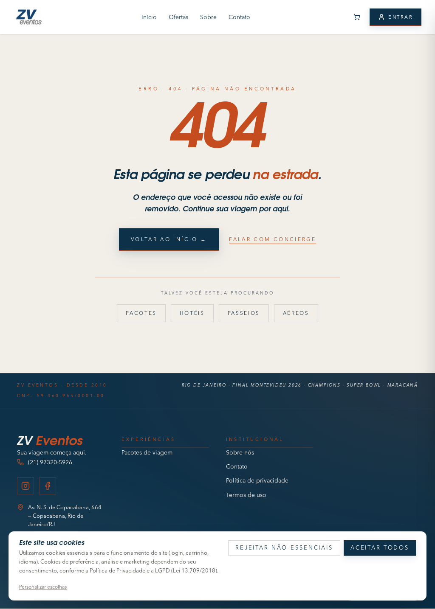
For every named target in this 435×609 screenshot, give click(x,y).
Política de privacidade (257, 480)
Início (149, 17)
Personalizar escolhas (43, 587)
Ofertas (178, 17)
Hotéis (192, 313)
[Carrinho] (356, 17)
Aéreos (296, 313)
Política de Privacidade (117, 570)
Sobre (208, 17)
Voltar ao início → (169, 239)
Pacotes (141, 313)
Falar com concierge (272, 239)
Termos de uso (246, 495)
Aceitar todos (379, 547)
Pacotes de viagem (146, 452)
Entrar (400, 17)
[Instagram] (25, 485)
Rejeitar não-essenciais (284, 547)
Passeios (244, 313)
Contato (239, 17)
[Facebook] (47, 485)
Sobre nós (240, 452)
